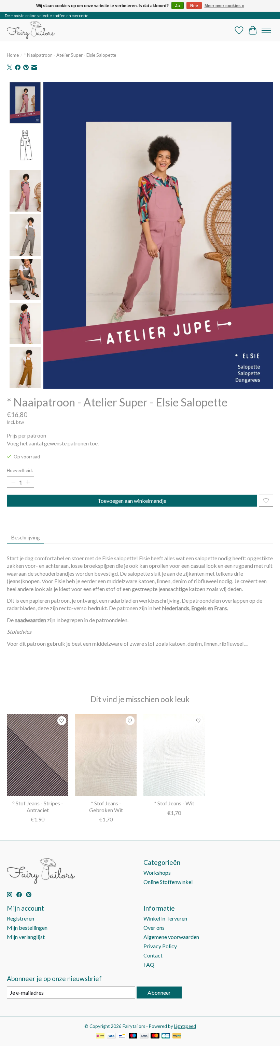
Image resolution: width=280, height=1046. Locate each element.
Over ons (154, 927)
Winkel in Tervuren (165, 918)
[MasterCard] (155, 1036)
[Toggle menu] (266, 30)
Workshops (157, 872)
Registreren (20, 918)
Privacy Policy (160, 946)
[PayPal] (176, 1036)
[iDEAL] (100, 1036)
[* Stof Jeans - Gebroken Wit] (106, 755)
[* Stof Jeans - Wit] (174, 755)
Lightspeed (185, 1026)
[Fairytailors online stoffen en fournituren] (31, 30)
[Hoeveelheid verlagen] (13, 482)
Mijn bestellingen (27, 927)
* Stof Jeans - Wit (174, 803)
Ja (177, 5)
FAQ (148, 964)
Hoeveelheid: (20, 470)
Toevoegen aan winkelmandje (132, 500)
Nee (194, 5)
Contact (153, 955)
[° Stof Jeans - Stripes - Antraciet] (37, 755)
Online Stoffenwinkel (168, 882)
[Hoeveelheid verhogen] (27, 482)
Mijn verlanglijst (26, 937)
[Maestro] (133, 1036)
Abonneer (159, 992)
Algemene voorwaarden (171, 937)
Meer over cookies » (224, 5)
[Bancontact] (122, 1036)
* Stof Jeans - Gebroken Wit (106, 806)
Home (13, 55)
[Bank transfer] (144, 1036)
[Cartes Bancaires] (166, 1036)
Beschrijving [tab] (25, 537)
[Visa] (111, 1036)
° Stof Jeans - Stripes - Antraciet (37, 806)
